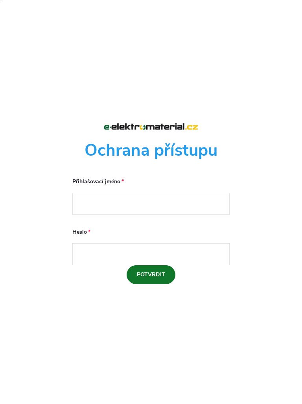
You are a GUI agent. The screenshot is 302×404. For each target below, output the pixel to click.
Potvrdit (151, 274)
